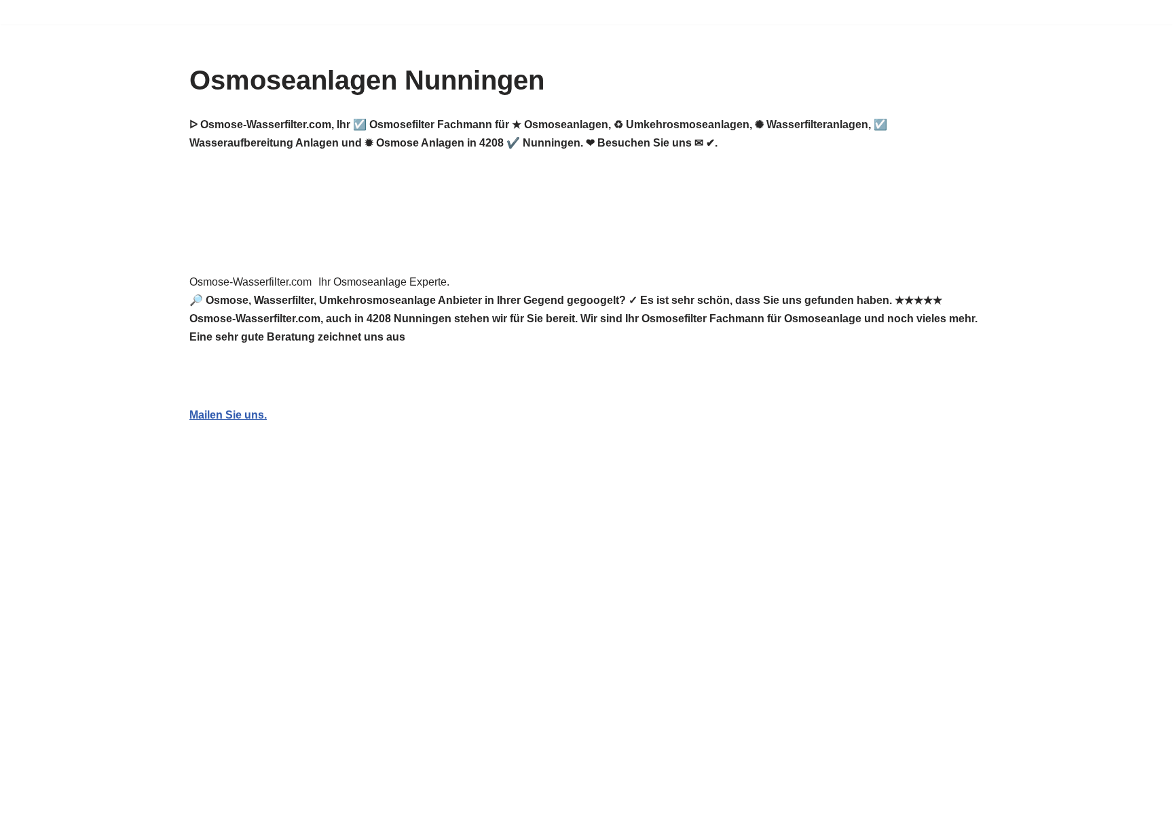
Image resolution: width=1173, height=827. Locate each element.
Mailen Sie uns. (228, 415)
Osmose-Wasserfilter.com (250, 282)
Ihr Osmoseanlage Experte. (383, 282)
